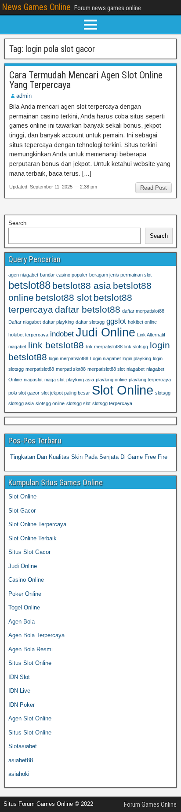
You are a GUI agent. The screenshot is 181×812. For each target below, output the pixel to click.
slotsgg (162, 392)
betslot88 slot (64, 297)
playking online (111, 379)
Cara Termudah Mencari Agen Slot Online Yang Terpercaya (86, 80)
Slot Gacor (22, 510)
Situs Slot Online (29, 663)
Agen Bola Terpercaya (36, 635)
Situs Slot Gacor (29, 552)
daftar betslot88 (87, 309)
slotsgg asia (21, 403)
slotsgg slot (78, 403)
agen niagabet (23, 274)
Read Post (153, 188)
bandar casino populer (63, 274)
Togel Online (24, 607)
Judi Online (105, 332)
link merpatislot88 (104, 346)
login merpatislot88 (68, 358)
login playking (137, 358)
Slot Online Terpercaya (37, 524)
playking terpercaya (150, 379)
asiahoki (18, 774)
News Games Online (36, 7)
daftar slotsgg (90, 322)
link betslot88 (56, 345)
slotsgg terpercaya (112, 403)
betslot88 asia (81, 286)
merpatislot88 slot (106, 369)
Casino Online (26, 579)
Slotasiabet (22, 746)
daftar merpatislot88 (143, 311)
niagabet (136, 369)
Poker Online (24, 594)
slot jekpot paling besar (65, 392)
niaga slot (54, 379)
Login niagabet (105, 358)
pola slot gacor (24, 392)
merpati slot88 (71, 369)
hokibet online (142, 322)
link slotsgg (136, 346)
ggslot (116, 321)
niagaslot (33, 379)
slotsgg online (50, 403)
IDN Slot (19, 677)
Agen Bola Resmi (30, 649)
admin (24, 95)
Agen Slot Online (29, 718)
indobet (62, 334)
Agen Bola (21, 621)
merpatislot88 (39, 369)
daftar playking (58, 322)
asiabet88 (20, 760)
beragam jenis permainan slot (120, 274)
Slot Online (122, 390)
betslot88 (29, 285)
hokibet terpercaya (28, 334)
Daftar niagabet (24, 322)
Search (17, 223)
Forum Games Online (150, 804)
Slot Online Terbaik (32, 538)
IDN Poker (21, 704)
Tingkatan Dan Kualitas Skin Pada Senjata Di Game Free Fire (88, 457)
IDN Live (19, 690)
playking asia (80, 379)
